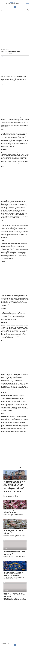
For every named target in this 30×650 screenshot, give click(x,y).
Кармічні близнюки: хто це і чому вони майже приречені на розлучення (14, 553)
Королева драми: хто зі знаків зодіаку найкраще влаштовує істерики (13, 532)
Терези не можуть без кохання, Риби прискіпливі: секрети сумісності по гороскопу (13, 573)
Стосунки (17, 53)
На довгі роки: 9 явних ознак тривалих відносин (12, 511)
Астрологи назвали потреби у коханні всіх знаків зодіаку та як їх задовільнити (14, 594)
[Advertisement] (15, 30)
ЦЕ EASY (12, 2)
